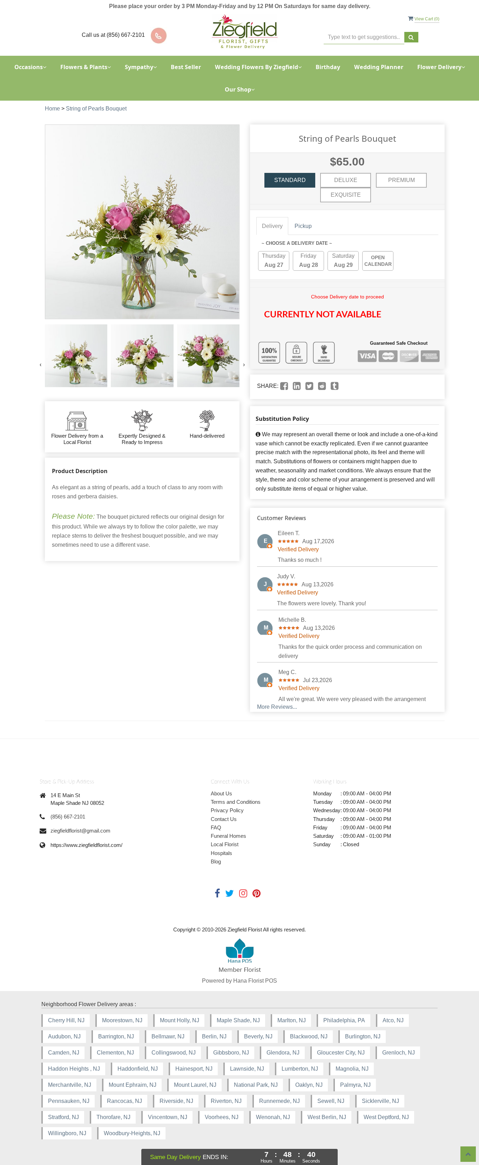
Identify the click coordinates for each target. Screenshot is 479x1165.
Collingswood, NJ (173, 1053)
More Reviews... (277, 707)
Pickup (303, 226)
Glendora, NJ (283, 1053)
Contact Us (224, 819)
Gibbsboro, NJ (231, 1053)
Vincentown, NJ (167, 1117)
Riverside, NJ (176, 1101)
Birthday (328, 67)
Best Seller (186, 67)
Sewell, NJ (330, 1101)
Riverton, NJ (226, 1101)
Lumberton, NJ (300, 1069)
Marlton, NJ (291, 1020)
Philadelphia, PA (344, 1020)
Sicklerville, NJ (380, 1101)
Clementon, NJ (115, 1053)
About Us (221, 793)
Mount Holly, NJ (179, 1020)
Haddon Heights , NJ (74, 1069)
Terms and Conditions (236, 802)
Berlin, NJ (214, 1036)
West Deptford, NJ (386, 1117)
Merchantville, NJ (69, 1085)
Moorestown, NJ (122, 1020)
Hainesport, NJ (193, 1069)
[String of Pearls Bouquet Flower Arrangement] (76, 355)
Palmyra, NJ (355, 1085)
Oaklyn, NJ (309, 1085)
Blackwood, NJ (309, 1036)
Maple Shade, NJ (238, 1020)
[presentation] (40, 364)
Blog (216, 861)
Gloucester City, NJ (341, 1053)
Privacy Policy (227, 810)
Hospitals (221, 853)
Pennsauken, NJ (68, 1101)
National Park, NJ (256, 1085)
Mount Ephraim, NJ (132, 1085)
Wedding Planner (378, 67)
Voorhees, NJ (221, 1117)
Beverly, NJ (258, 1036)
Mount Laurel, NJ (195, 1085)
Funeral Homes (228, 836)
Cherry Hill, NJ (66, 1020)
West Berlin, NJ (327, 1117)
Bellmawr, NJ (167, 1036)
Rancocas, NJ (124, 1101)
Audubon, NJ (64, 1036)
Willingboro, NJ (67, 1133)
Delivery (272, 226)
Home (52, 109)
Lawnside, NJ (247, 1069)
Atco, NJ (393, 1020)
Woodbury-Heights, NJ (132, 1133)
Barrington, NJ (116, 1036)
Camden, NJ (63, 1053)
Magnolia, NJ (352, 1069)
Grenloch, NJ (398, 1053)
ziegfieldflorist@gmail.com (80, 831)
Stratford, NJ (63, 1117)
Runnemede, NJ (279, 1101)
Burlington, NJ (362, 1036)
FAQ (216, 827)
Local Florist (224, 844)
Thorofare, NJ (113, 1117)
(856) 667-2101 (67, 817)
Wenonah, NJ (273, 1117)
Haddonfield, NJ (137, 1069)
